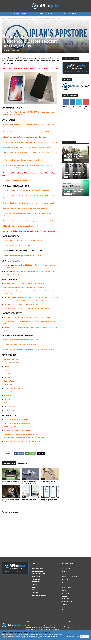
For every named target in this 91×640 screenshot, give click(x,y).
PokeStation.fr (66, 593)
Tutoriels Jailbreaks (39, 595)
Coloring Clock (9, 377)
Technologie (36, 576)
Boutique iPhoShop (67, 574)
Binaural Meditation (10, 410)
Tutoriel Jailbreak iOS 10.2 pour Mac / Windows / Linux (22, 256)
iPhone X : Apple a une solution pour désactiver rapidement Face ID (27, 308)
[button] (87, 14)
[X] (73, 627)
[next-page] (6, 504)
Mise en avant (68, 160)
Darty (64, 582)
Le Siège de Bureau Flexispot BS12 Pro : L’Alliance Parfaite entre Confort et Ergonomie (74, 156)
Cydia (34, 589)
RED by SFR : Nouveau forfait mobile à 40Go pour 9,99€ (74, 190)
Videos (34, 587)
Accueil (16, 14)
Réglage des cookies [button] (72, 636)
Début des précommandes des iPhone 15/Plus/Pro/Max (74, 173)
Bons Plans (18, 18)
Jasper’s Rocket (9, 381)
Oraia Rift (7, 374)
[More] (47, 453)
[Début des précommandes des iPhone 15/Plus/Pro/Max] (75, 171)
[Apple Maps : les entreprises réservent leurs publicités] (30, 491)
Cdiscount (65, 579)
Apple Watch (72, 14)
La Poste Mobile (66, 588)
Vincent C (8, 50)
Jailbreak (35, 592)
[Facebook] (64, 627)
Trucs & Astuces (37, 568)
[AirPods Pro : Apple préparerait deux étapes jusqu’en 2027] (30, 474)
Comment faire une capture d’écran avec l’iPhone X (21, 304)
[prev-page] (3, 504)
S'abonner (85, 99)
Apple (24, 14)
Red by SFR (65, 599)
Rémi (74, 160)
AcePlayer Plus (9, 392)
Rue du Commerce (67, 601)
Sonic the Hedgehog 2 (11, 359)
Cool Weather (8, 385)
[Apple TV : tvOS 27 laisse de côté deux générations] (11, 491)
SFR (63, 607)
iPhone (57, 14)
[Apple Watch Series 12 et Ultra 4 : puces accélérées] (11, 474)
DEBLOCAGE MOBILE (37, 571)
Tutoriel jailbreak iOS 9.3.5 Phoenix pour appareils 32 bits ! (23, 250)
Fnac (63, 585)
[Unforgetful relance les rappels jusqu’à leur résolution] (50, 491)
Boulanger (65, 571)
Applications (10, 18)
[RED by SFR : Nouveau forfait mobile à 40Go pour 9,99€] (75, 188)
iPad (63, 14)
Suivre (72, 99)
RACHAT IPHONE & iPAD (38, 573)
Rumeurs (49, 14)
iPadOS (40, 14)
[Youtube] (78, 627)
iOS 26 (32, 14)
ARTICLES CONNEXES (9, 463)
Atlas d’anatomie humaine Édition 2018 (17, 438)
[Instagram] (69, 627)
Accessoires (36, 579)
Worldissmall (65, 610)
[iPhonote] (45, 6)
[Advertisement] (75, 126)
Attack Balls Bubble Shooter (13, 441)
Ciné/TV (34, 584)
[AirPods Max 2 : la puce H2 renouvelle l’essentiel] (50, 474)
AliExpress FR (66, 568)
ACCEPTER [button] (84, 636)
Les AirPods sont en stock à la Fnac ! (15, 181)
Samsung (65, 604)
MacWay (64, 590)
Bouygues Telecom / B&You (70, 577)
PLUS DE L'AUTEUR (23, 463)
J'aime (65, 99)
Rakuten (64, 596)
